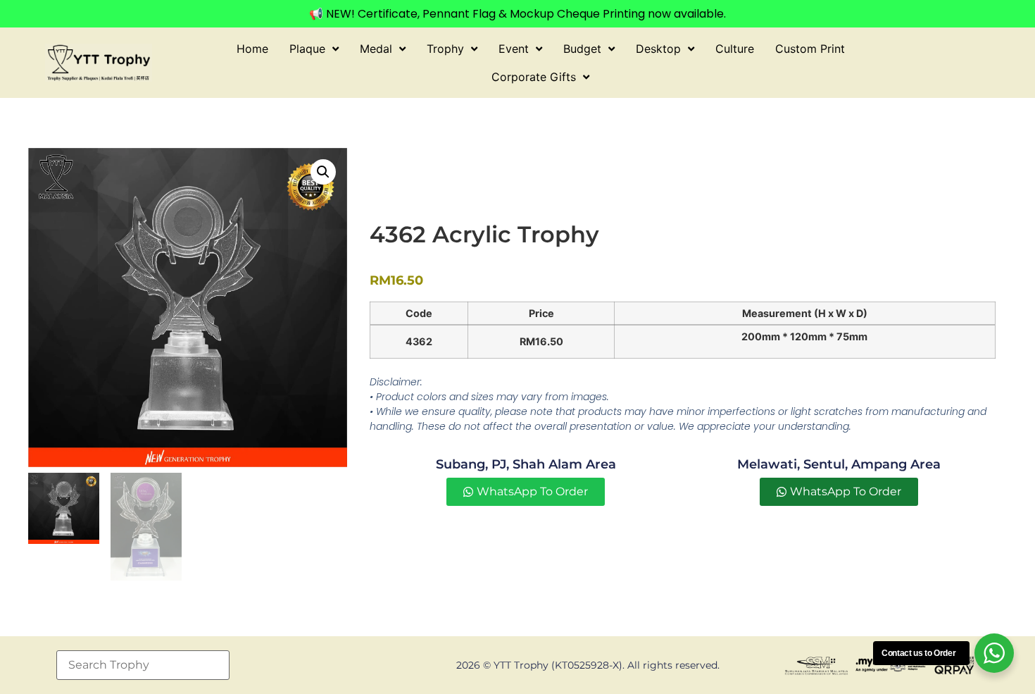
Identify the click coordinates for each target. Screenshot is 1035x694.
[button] (323, 172)
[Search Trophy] (143, 665)
